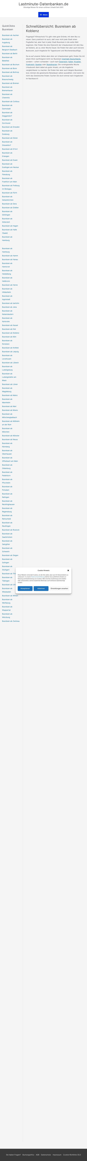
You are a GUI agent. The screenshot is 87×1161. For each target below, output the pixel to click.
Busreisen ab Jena (9, 307)
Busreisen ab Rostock (10, 530)
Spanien (38, 64)
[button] (68, 570)
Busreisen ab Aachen (10, 35)
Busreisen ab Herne (10, 285)
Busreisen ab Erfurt (10, 149)
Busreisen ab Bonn (9, 68)
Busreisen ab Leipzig (10, 351)
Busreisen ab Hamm (10, 256)
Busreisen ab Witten (10, 596)
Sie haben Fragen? (13, 1155)
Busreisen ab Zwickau (11, 621)
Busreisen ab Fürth (9, 193)
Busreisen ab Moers (10, 410)
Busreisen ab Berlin (9, 53)
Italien (70, 62)
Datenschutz (46, 1155)
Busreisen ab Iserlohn (10, 303)
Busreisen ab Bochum (10, 64)
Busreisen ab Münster (10, 436)
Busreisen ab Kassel (10, 325)
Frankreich (30, 64)
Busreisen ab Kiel (9, 329)
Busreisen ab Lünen (10, 384)
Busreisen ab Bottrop (10, 72)
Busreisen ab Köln (9, 337)
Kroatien (77, 62)
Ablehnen (41, 588)
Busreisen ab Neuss (10, 439)
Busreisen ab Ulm (9, 585)
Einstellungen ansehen (59, 588)
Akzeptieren (25, 588)
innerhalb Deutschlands (71, 59)
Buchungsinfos (28, 1155)
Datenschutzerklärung (37, 577)
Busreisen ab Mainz (10, 395)
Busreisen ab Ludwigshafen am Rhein (9, 377)
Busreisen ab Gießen (10, 207)
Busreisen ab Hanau (10, 259)
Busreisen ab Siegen (10, 555)
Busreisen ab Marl (9, 406)
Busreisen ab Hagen (10, 226)
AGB (37, 1155)
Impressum (57, 1155)
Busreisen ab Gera (9, 204)
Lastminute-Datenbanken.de (43, 4)
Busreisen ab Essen (10, 160)
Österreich (63, 62)
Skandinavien (51, 64)
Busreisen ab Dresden (11, 127)
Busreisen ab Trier (9, 573)
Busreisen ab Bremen (10, 83)
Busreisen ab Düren (10, 138)
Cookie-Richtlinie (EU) (72, 1155)
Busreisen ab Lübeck (10, 363)
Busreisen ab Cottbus (10, 101)
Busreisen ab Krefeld (10, 348)
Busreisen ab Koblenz (10, 333)
